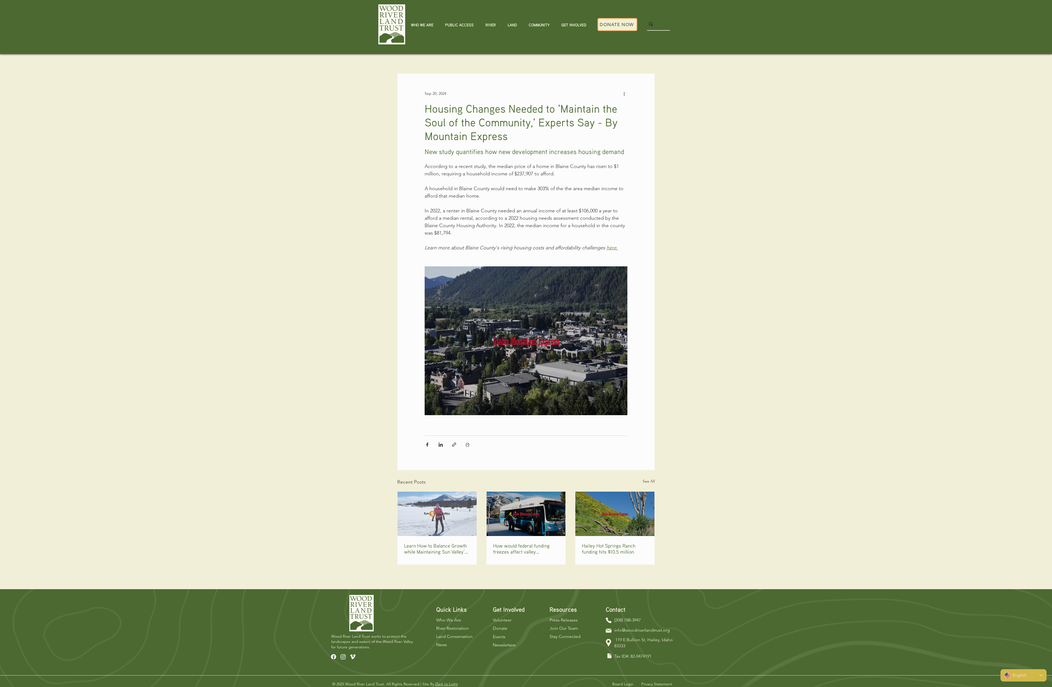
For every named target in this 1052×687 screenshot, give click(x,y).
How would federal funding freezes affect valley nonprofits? (521, 549)
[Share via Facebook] (427, 444)
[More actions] (624, 93)
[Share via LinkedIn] (440, 444)
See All (649, 481)
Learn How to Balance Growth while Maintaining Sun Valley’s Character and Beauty (435, 549)
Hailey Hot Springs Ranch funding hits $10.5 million (608, 549)
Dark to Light (446, 684)
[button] (422, 25)
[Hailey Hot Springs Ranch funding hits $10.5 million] (614, 514)
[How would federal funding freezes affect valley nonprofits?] (526, 514)
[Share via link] (454, 444)
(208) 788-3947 (627, 620)
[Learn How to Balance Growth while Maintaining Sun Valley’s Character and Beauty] (437, 514)
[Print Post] (467, 444)
